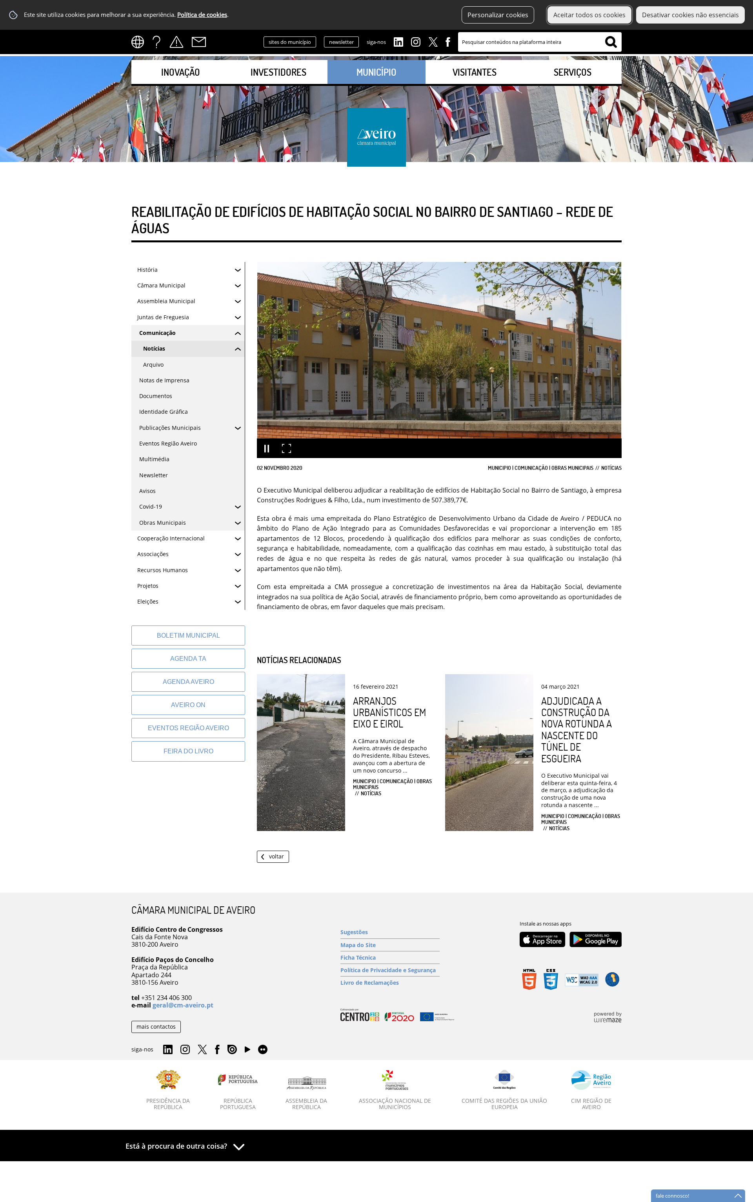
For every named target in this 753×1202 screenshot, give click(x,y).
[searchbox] (540, 42)
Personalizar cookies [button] (497, 15)
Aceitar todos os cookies (589, 15)
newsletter (341, 41)
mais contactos (156, 1026)
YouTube (247, 1051)
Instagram (415, 41)
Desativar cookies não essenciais (690, 15)
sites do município (290, 41)
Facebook (448, 41)
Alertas (176, 42)
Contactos (199, 42)
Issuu (232, 1050)
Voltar (276, 856)
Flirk (262, 1050)
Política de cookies (202, 15)
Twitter (433, 41)
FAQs (156, 42)
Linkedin (398, 41)
